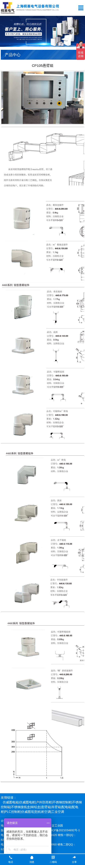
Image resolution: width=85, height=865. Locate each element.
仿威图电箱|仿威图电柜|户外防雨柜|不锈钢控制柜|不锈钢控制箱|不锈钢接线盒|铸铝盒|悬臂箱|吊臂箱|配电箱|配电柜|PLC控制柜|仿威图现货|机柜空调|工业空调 (41, 807)
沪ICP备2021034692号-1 (64, 830)
